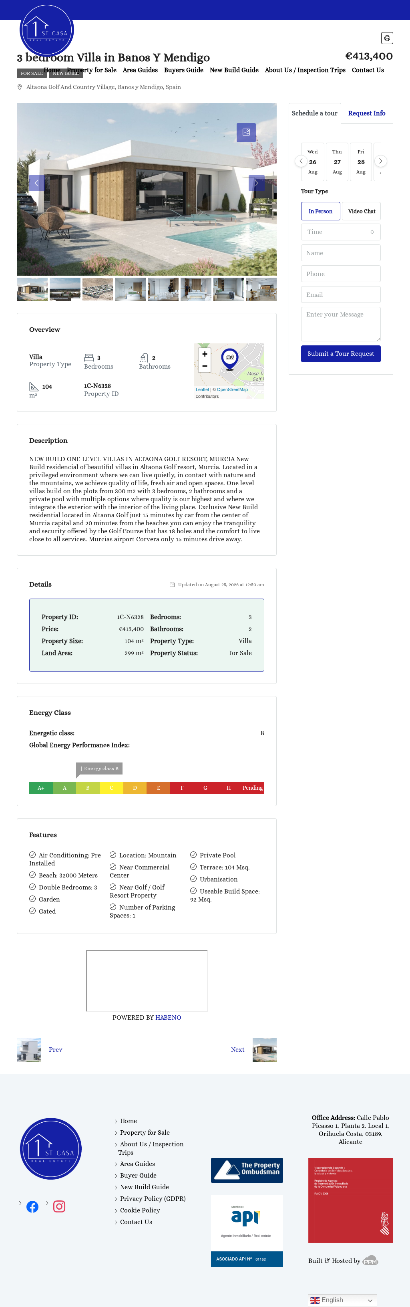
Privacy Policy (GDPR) (153, 1198)
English (331, 1300)
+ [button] (204, 354)
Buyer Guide (138, 1175)
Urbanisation (219, 879)
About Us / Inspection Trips (305, 70)
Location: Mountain (148, 855)
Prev (55, 1049)
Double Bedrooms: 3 (68, 887)
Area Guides (137, 1164)
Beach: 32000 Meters (68, 875)
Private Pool (218, 855)
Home (52, 70)
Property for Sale (92, 70)
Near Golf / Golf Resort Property (137, 891)
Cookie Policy (140, 1210)
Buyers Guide (183, 70)
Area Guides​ (140, 70)
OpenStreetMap (232, 389)
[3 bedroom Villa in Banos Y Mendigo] (230, 359)
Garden (49, 899)
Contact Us (368, 70)
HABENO (168, 1017)
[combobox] (341, 232)
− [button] (204, 366)
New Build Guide (234, 70)
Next (238, 1049)
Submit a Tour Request (341, 353)
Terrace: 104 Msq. (225, 867)
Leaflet (202, 389)
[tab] (246, 132)
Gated (47, 911)
